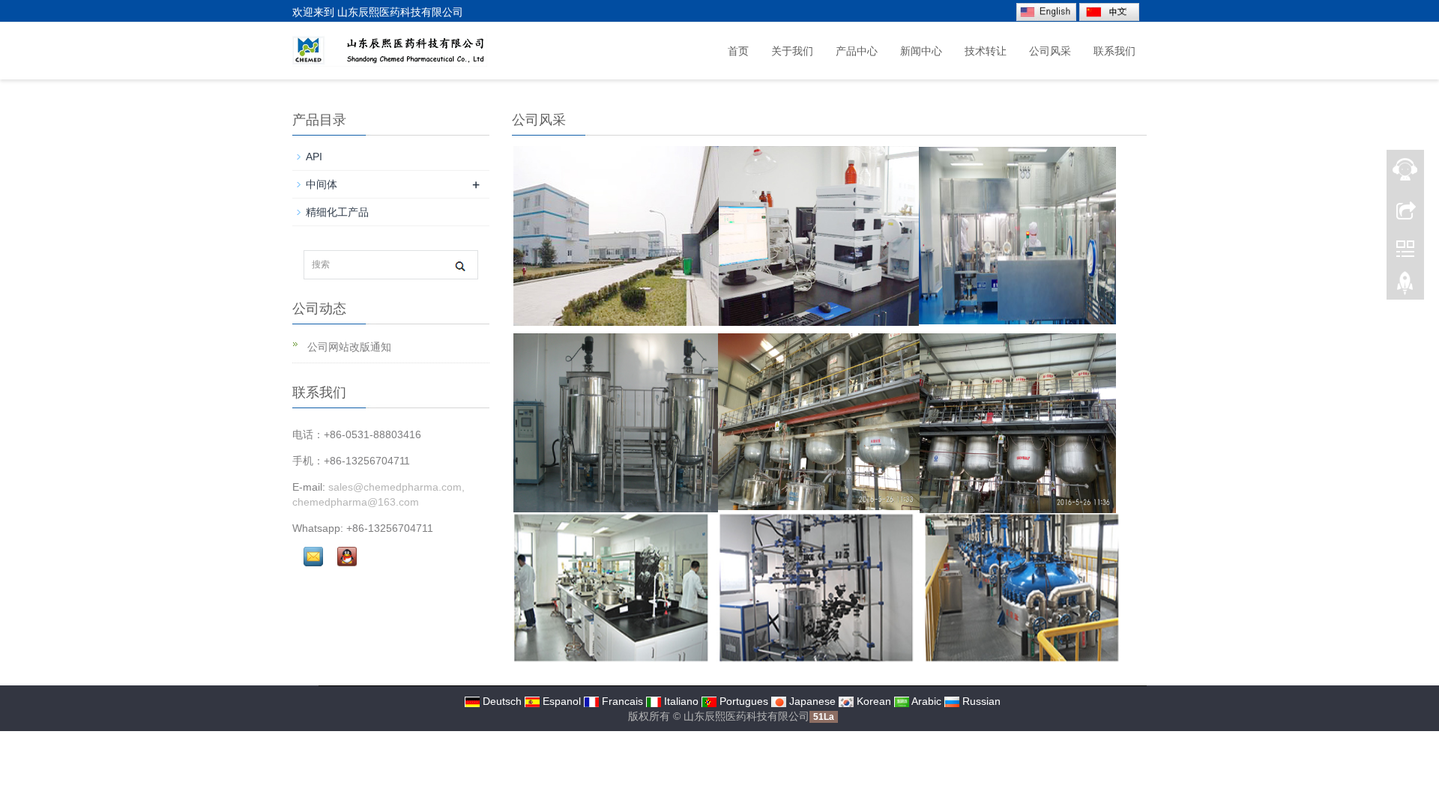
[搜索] (459, 265)
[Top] (1405, 287)
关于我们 (792, 51)
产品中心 (857, 51)
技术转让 (986, 51)
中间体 (321, 184)
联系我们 (1114, 51)
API (314, 157)
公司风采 (1050, 51)
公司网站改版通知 (347, 347)
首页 (738, 51)
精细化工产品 (337, 212)
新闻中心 (921, 51)
